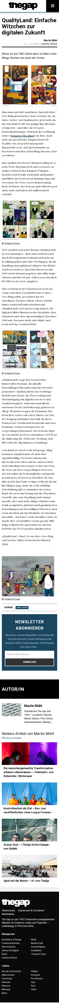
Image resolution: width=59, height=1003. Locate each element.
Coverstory (7, 978)
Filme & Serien (8, 947)
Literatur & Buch (49, 44)
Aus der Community (11, 971)
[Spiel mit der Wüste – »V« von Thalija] (29, 866)
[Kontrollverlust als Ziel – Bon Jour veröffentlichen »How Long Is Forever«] (29, 793)
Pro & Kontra (37, 978)
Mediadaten (8, 914)
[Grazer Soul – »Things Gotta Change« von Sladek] (29, 830)
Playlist (34, 971)
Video (33, 989)
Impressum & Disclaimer (31, 910)
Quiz (33, 982)
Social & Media (38, 947)
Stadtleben (36, 950)
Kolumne (6, 986)
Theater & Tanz (38, 954)
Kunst (4, 954)
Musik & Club (37, 943)
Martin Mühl (50, 40)
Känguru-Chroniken (22, 135)
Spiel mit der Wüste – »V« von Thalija (26, 880)
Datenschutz (8, 910)
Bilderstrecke (8, 975)
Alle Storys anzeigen (11, 738)
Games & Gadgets (10, 950)
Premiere (35, 975)
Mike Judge (22, 607)
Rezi (33, 986)
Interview (6, 982)
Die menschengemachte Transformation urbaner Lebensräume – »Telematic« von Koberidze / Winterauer (29, 772)
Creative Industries (11, 943)
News (4, 993)
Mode (33, 939)
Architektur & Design (11, 939)
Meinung (6, 989)
